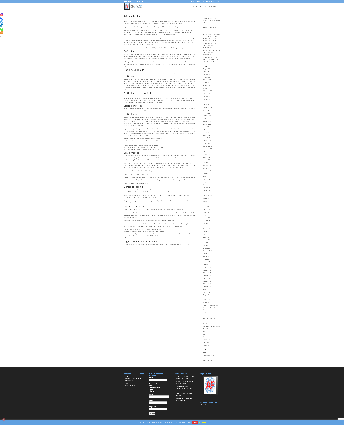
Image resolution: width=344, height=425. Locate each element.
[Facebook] (1, 18)
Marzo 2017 (206, 242)
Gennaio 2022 (207, 118)
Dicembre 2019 (207, 168)
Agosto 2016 (206, 259)
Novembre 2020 (207, 149)
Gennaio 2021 (207, 143)
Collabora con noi (199, 1)
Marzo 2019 (206, 187)
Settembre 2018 (207, 204)
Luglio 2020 (206, 151)
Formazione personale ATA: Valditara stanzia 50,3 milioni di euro (185, 388)
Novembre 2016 (207, 253)
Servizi (205, 334)
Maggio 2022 (207, 110)
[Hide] (0, 36)
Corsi (198, 6)
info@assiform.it (130, 385)
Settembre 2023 (207, 91)
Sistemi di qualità (208, 339)
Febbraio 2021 (207, 140)
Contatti (208, 1)
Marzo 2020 (206, 162)
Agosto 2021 (206, 127)
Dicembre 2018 (207, 196)
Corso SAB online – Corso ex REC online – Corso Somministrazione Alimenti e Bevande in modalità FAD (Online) (211, 23)
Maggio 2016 (207, 262)
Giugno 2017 (206, 237)
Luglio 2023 (206, 94)
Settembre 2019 (207, 173)
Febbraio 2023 (207, 99)
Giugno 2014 (206, 295)
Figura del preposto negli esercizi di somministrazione (211, 59)
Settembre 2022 (207, 107)
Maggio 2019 (207, 182)
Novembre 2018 (207, 198)
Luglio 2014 (206, 292)
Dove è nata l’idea (215, 1)
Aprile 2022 (206, 113)
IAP (152, 389)
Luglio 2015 (206, 278)
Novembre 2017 (207, 231)
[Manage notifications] (3, 419)
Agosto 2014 (206, 289)
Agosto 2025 (206, 83)
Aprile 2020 (206, 160)
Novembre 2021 (207, 121)
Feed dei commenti (208, 358)
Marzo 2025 (206, 88)
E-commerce (155, 387)
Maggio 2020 (207, 157)
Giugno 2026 (206, 69)
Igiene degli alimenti (209, 318)
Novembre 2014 (207, 281)
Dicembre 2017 (207, 229)
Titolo (151, 394)
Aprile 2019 (206, 184)
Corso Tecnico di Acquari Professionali (209, 45)
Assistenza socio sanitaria (210, 305)
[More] (1, 32)
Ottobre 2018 (207, 201)
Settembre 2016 (207, 256)
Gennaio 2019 (207, 193)
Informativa (203, 405)
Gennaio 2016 (207, 267)
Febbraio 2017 (207, 245)
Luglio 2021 (206, 129)
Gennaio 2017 (207, 248)
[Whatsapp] (1, 29)
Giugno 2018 (206, 212)
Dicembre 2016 (207, 251)
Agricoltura (206, 302)
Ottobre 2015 (207, 273)
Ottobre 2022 (207, 105)
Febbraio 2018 (207, 223)
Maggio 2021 (207, 135)
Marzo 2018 (206, 220)
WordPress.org (207, 361)
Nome (151, 400)
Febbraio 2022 (207, 116)
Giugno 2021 (206, 132)
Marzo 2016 (206, 264)
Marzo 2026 (206, 74)
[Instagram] (1, 14)
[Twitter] (1, 22)
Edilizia (205, 315)
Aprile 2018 (206, 218)
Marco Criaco (207, 18)
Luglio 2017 (206, 234)
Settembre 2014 (207, 287)
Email (151, 378)
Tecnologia (206, 342)
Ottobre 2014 (207, 284)
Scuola (205, 6)
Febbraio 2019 (207, 190)
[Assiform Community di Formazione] (210, 395)
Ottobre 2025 (207, 80)
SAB (152, 391)
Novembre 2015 (207, 270)
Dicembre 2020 (207, 146)
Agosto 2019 (206, 176)
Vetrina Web (213, 6)
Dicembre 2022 (207, 102)
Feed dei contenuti (208, 355)
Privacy (205, 323)
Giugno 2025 (206, 85)
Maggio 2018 (207, 215)
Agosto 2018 (206, 207)
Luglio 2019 (206, 179)
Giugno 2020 (206, 154)
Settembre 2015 (207, 276)
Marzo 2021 (206, 138)
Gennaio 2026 (207, 77)
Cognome (152, 407)
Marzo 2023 (206, 96)
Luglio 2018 (206, 209)
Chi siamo (191, 1)
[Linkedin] (1, 25)
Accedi (205, 352)
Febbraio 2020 (207, 165)
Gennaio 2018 (207, 226)
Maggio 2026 (207, 72)
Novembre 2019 (207, 171)
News (192, 6)
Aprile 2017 (206, 240)
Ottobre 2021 (207, 124)
